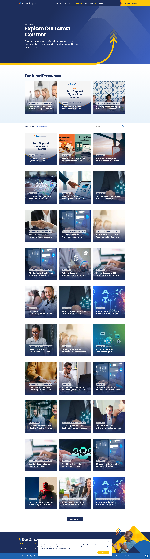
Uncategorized (34, 422)
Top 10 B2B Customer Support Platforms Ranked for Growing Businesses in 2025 (108, 389)
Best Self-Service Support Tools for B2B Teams (40, 465)
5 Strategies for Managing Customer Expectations (108, 108)
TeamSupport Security (119, 556)
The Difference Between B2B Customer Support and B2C (41, 108)
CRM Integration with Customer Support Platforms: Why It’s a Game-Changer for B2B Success (107, 503)
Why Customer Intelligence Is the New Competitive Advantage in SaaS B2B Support (41, 274)
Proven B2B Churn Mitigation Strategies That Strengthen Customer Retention (41, 312)
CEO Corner (66, 308)
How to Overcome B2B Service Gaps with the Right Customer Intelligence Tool (108, 274)
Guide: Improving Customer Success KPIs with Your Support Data (74, 159)
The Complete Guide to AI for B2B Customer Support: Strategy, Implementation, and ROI (74, 427)
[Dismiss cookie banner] (108, 542)
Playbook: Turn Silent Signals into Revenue (71, 108)
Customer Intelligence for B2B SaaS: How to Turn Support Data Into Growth (40, 198)
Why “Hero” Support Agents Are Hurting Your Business (41, 503)
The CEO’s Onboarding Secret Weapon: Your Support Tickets (72, 465)
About (129, 556)
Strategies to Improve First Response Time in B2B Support (108, 465)
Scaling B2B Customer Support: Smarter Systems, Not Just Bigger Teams (74, 350)
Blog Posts (66, 155)
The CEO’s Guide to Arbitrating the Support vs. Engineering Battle (108, 427)
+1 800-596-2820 (23, 546)
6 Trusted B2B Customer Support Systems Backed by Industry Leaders (75, 389)
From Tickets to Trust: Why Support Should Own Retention (74, 312)
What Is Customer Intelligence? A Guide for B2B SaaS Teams (73, 274)
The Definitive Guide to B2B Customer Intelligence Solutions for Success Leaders (108, 198)
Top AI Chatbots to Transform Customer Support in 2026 (71, 236)
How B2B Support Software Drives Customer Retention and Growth (108, 312)
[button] (123, 126)
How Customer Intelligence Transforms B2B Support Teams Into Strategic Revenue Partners (108, 236)
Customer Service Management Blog (40, 103)
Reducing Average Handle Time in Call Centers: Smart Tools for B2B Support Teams (74, 503)
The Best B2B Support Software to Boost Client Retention (39, 350)
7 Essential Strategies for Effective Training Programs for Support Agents (41, 427)
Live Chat (147, 556)
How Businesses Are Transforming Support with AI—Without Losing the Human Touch (41, 236)
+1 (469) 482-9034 (24, 548)
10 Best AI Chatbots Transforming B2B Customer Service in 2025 (107, 350)
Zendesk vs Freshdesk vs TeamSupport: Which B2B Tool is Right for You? (40, 389)
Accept (103, 552)
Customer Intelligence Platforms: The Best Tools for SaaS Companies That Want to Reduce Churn (107, 159)
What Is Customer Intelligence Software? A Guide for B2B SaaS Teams (74, 198)
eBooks (65, 103)
